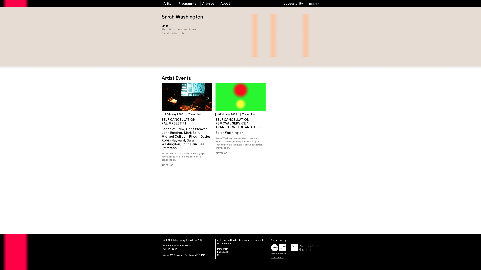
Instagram (222, 249)
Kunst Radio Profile (174, 33)
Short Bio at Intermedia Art (179, 29)
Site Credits (277, 257)
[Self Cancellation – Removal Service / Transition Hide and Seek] (240, 97)
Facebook (222, 252)
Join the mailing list (227, 240)
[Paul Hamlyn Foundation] (305, 247)
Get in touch (170, 249)
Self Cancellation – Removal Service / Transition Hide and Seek (238, 123)
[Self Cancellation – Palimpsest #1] (187, 97)
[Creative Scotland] (278, 249)
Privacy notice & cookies (177, 245)
